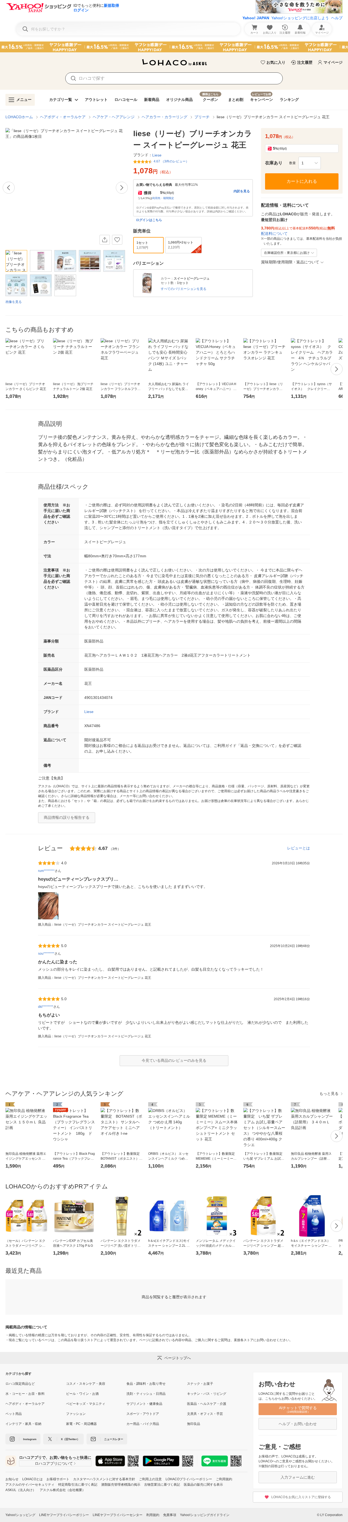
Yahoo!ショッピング (20, 1515)
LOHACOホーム (19, 117)
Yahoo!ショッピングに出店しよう (300, 18)
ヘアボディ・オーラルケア (63, 117)
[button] (310, 163)
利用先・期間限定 (163, 198)
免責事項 (169, 1515)
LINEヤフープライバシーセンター (117, 1515)
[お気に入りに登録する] (117, 240)
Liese (89, 711)
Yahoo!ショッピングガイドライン (204, 1515)
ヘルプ (337, 18)
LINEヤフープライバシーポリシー (64, 1515)
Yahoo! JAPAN (256, 18)
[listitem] (35, 1383)
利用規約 (152, 1515)
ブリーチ (202, 117)
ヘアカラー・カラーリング (164, 117)
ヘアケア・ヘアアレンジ (114, 117)
